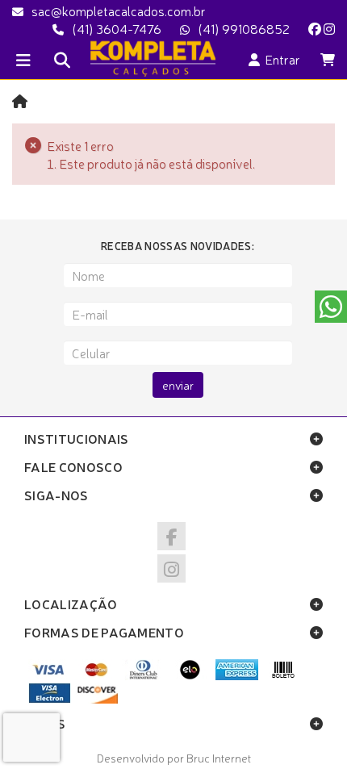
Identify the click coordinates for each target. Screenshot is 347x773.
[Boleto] (283, 675)
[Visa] (49, 675)
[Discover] (96, 699)
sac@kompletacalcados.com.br (118, 10)
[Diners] (143, 675)
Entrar (280, 59)
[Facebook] (314, 28)
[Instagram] (329, 28)
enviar (178, 385)
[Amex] (236, 675)
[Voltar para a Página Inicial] (19, 100)
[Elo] (190, 675)
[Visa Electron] (49, 699)
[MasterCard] (96, 675)
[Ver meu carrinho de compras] (327, 59)
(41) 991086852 (244, 28)
